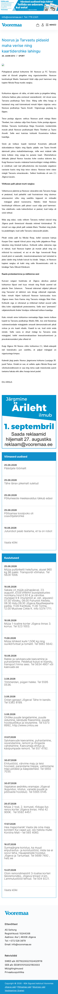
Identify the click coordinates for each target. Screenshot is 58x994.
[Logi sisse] (42, 24)
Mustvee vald (39, 987)
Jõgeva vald (10, 987)
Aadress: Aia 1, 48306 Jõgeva (20, 937)
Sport (22, 56)
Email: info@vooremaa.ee (18, 944)
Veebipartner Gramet (14, 990)
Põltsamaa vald (24, 987)
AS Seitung (11, 929)
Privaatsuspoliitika (14, 972)
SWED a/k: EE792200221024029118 (23, 961)
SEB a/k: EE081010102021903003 (22, 964)
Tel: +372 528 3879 (15, 940)
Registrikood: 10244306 (17, 933)
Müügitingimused (14, 968)
